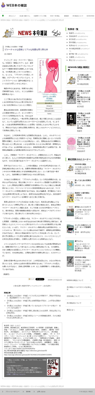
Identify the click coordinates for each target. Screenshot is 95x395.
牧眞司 (26, 20)
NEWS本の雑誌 (17, 20)
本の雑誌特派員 (74, 49)
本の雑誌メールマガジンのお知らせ (79, 288)
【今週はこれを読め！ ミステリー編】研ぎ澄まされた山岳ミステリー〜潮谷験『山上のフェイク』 (83, 97)
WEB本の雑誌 (5, 20)
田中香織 (72, 42)
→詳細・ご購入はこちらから (15, 374)
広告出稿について (73, 296)
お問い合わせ (41, 391)
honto (49, 114)
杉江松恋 (72, 39)
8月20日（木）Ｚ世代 (83, 185)
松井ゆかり (73, 45)
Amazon (49, 106)
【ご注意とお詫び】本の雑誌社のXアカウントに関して (83, 169)
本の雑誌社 (78, 16)
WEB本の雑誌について (75, 280)
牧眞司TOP (26, 286)
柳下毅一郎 (73, 54)
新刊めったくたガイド (83, 207)
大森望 (71, 57)
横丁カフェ (79, 241)
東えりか (72, 60)
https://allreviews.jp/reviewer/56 (36, 351)
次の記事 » (47, 286)
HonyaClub (49, 108)
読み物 (25, 16)
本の (12, 16)
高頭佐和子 (73, 36)
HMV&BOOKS (49, 111)
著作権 (28, 391)
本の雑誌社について (74, 303)
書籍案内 (66, 16)
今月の (55, 16)
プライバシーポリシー (12, 391)
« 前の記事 (17, 286)
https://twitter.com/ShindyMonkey (24, 348)
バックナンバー (36, 286)
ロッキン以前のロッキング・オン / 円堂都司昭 (83, 227)
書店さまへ (71, 310)
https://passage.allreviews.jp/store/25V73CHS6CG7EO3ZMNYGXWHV (28, 355)
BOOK (90, 16)
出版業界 (40, 16)
